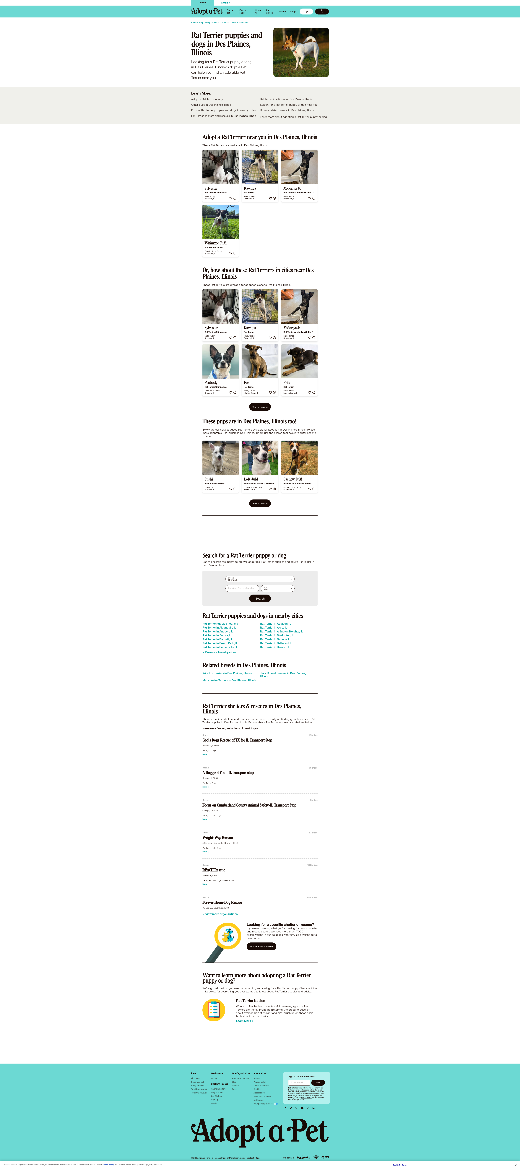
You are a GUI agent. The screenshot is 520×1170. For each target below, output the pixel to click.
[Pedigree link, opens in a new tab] (315, 1157)
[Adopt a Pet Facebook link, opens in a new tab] (286, 1108)
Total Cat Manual (199, 1093)
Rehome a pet (197, 1082)
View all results (260, 407)
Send (318, 1082)
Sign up (322, 11)
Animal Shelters (218, 1089)
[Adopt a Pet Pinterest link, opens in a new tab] (297, 1108)
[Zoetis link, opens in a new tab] (325, 1157)
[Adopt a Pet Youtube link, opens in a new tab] (303, 1108)
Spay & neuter (197, 1085)
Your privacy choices (263, 1104)
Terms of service (261, 1085)
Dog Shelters (217, 1092)
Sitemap (257, 1078)
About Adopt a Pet (240, 1078)
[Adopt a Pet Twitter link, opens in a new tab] (291, 1108)
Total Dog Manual (199, 1089)
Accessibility (259, 1093)
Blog (234, 1082)
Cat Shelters (216, 1096)
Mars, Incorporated (262, 1096)
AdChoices (258, 1100)
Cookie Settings (253, 1158)
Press (234, 1089)
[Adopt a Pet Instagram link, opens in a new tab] (308, 1108)
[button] (231, 198)
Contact (235, 1085)
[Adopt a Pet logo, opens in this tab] (260, 1135)
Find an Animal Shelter (261, 946)
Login (306, 11)
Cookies (257, 1089)
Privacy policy (259, 1082)
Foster (282, 11)
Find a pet (195, 1078)
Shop (293, 11)
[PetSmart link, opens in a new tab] (303, 1157)
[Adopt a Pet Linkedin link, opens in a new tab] (313, 1108)
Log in (214, 1103)
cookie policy (108, 1165)
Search (259, 598)
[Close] (516, 1165)
